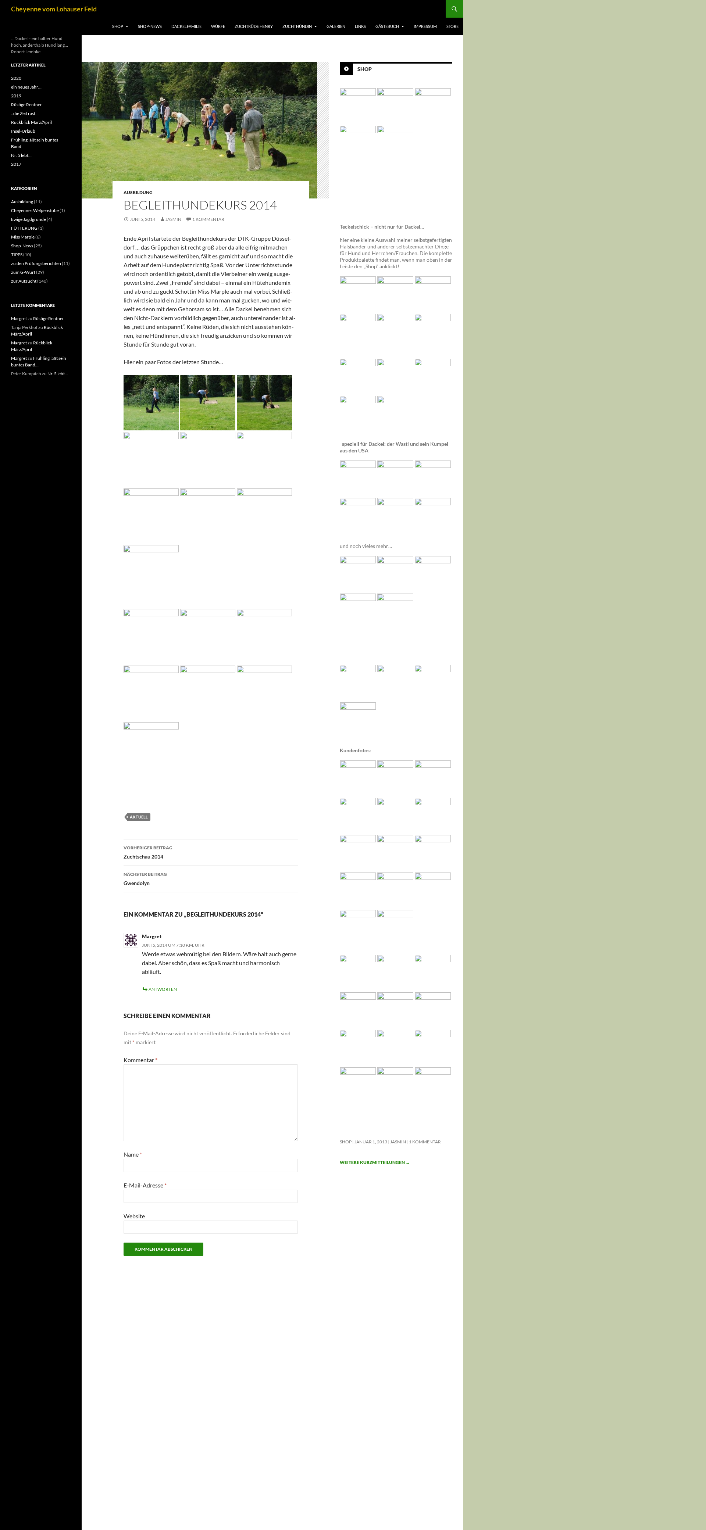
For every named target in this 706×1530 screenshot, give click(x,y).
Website (134, 1215)
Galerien (336, 26)
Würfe (218, 26)
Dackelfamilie (186, 26)
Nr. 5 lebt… (21, 155)
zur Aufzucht (23, 281)
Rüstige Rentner (26, 104)
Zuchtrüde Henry (254, 26)
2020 (16, 78)
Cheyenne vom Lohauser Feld (54, 9)
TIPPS (16, 254)
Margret (152, 936)
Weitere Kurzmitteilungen (375, 1162)
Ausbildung (138, 192)
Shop (117, 26)
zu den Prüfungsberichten (36, 263)
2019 (16, 95)
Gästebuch (387, 26)
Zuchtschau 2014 (148, 852)
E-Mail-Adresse (145, 1185)
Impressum (425, 26)
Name (133, 1154)
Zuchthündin (297, 26)
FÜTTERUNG (24, 228)
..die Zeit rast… (25, 113)
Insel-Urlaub (23, 131)
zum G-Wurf (23, 272)
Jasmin (173, 219)
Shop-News (150, 26)
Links (360, 26)
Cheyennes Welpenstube (35, 210)
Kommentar (140, 1059)
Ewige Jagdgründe (28, 219)
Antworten (163, 989)
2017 (16, 164)
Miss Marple (23, 237)
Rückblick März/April (31, 122)
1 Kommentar (208, 219)
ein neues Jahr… (26, 87)
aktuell (139, 816)
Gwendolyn (145, 878)
